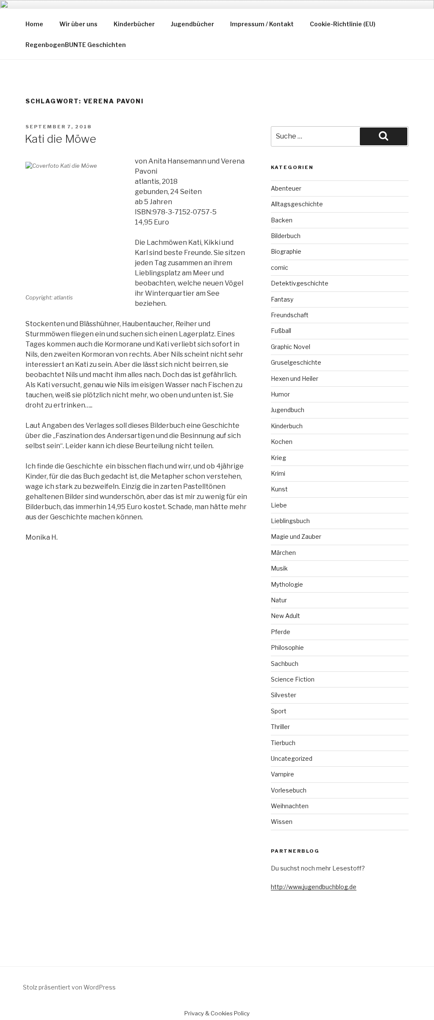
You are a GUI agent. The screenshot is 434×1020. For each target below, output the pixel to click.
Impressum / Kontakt (262, 24)
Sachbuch (284, 663)
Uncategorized (291, 758)
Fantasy (282, 299)
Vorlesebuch (288, 790)
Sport (279, 711)
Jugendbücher (192, 24)
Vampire (282, 774)
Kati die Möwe (60, 138)
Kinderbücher (134, 24)
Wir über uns (78, 24)
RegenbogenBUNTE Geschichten (75, 44)
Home (34, 24)
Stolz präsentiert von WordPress (69, 987)
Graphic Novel (290, 346)
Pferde (280, 631)
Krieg (278, 457)
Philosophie (287, 647)
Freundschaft (290, 315)
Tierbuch (283, 742)
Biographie (286, 251)
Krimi (278, 473)
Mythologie (287, 584)
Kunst (279, 489)
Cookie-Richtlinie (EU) (343, 24)
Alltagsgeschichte (297, 204)
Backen (281, 220)
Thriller (280, 726)
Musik (279, 568)
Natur (279, 600)
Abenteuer (286, 188)
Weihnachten (290, 805)
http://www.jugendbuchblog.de (313, 886)
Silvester (283, 694)
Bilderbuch (285, 235)
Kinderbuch (287, 426)
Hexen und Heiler (294, 378)
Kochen (281, 441)
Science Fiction (292, 679)
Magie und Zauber (296, 536)
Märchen (283, 552)
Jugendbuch (287, 409)
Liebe (279, 505)
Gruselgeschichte (296, 362)
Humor (280, 394)
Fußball (281, 330)
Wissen (281, 821)
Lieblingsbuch (290, 520)
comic (279, 267)
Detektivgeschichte (299, 283)
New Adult (285, 615)
